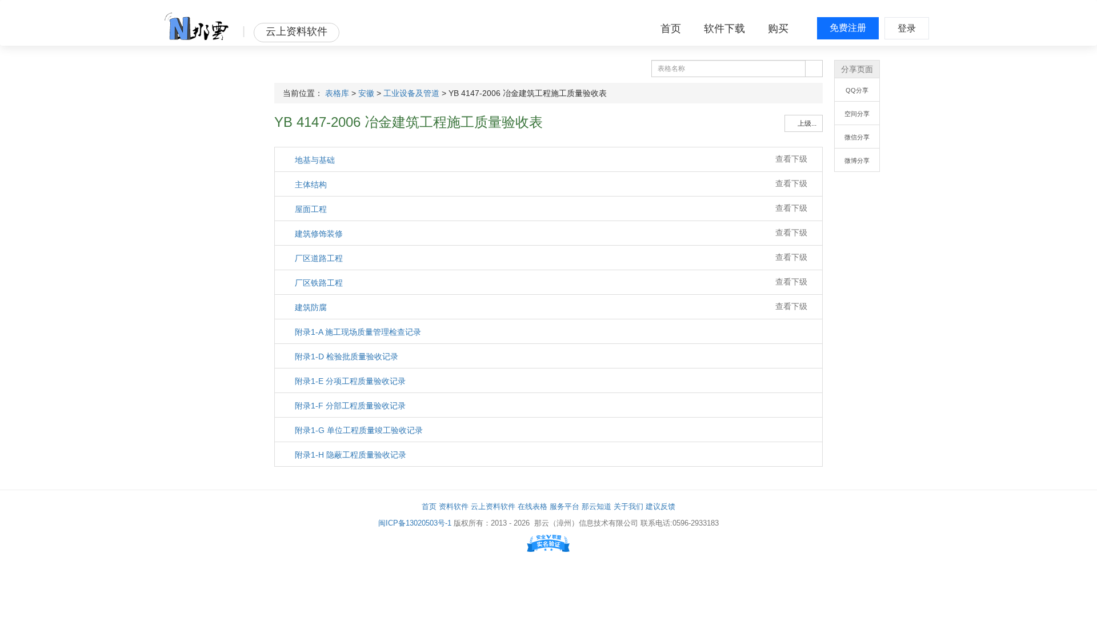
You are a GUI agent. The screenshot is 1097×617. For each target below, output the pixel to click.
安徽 (366, 93)
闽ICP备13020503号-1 (414, 523)
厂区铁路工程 (318, 282)
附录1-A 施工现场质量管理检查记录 (357, 331)
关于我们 (628, 506)
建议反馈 (660, 506)
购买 (778, 28)
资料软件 (454, 506)
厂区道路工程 (318, 258)
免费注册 (848, 28)
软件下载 (724, 28)
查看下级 (791, 158)
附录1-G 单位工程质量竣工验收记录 (358, 430)
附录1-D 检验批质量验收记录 (345, 356)
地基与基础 (314, 160)
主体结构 (310, 184)
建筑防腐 (310, 307)
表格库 (337, 93)
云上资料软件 (493, 506)
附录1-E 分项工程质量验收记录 (349, 381)
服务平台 (564, 506)
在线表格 (532, 506)
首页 (670, 28)
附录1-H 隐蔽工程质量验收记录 (349, 454)
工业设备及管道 (411, 93)
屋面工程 (310, 209)
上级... (806, 123)
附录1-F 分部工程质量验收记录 (349, 405)
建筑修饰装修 (318, 233)
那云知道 (596, 506)
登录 (907, 28)
